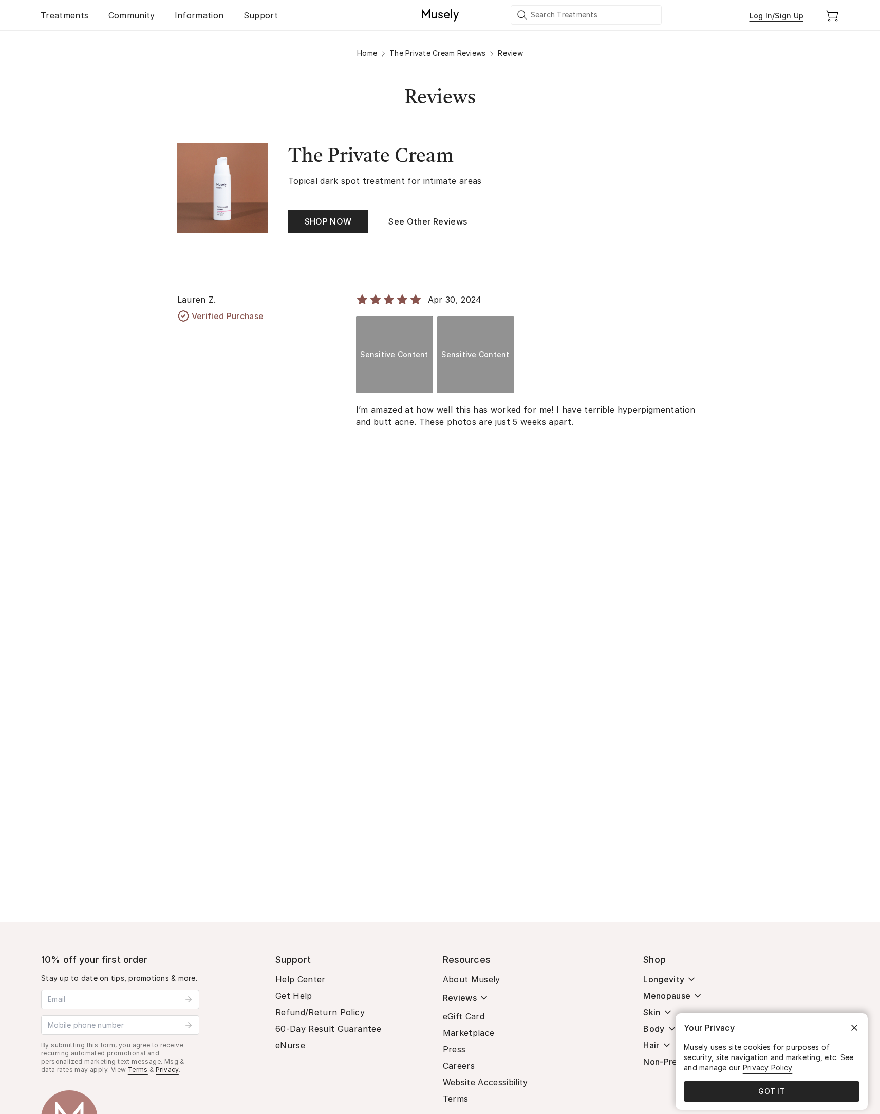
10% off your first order (94, 959)
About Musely (471, 979)
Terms (138, 1069)
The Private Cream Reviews (437, 53)
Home (367, 53)
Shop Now (328, 221)
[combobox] (587, 15)
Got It (771, 1091)
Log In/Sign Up (777, 15)
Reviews (460, 998)
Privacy (167, 1069)
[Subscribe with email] (188, 999)
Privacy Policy (768, 1067)
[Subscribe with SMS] (188, 1025)
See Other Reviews (427, 221)
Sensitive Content (394, 354)
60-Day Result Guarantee (328, 1029)
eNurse (290, 1045)
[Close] (854, 1028)
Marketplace (469, 1033)
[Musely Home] (440, 15)
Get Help (293, 996)
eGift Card (464, 1016)
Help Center (300, 979)
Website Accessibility (485, 1082)
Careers (459, 1066)
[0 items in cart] (832, 15)
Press (454, 1049)
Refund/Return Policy (320, 1012)
